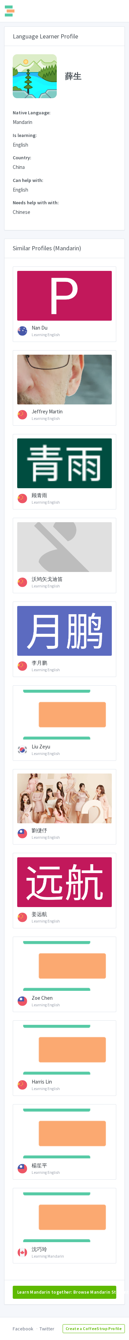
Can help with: (28, 180)
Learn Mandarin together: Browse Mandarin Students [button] (66, 1292)
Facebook (23, 1329)
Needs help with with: (36, 202)
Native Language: (32, 113)
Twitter (47, 1329)
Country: (22, 157)
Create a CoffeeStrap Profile (94, 1328)
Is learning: (25, 135)
